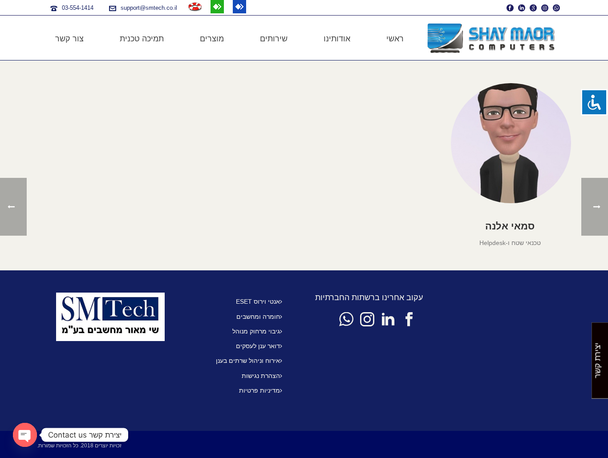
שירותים (274, 38)
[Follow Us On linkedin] (388, 319)
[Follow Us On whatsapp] (346, 319)
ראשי (395, 38)
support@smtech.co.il (149, 7)
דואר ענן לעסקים (258, 346)
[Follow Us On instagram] (367, 319)
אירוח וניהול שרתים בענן (248, 360)
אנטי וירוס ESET (258, 301)
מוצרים (212, 38)
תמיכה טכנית (142, 38)
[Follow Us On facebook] (409, 319)
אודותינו (337, 38)
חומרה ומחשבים (258, 316)
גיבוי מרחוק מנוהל (256, 331)
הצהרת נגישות (261, 375)
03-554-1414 (77, 7)
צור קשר (69, 38)
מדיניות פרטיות (259, 390)
